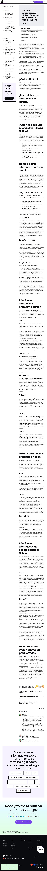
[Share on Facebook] (29, 23)
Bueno (15, 866)
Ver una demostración (38, 1)
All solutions (5, 846)
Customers (13, 842)
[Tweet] (27, 23)
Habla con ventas (9, 98)
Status (21, 842)
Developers (13, 845)
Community (13, 846)
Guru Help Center (23, 840)
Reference (13, 843)
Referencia (7, 831)
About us (29, 842)
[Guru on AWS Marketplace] (40, 849)
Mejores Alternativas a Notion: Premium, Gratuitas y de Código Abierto (15, 832)
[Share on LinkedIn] (25, 23)
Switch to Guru (30, 847)
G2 (22, 372)
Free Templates (31, 849)
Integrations (5, 843)
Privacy (20, 865)
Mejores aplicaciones (14, 831)
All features (5, 845)
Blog (12, 848)
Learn (12, 840)
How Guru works (6, 842)
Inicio (3, 831)
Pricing (4, 840)
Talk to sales (39, 840)
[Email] (23, 23)
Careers (29, 840)
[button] (45, 1)
